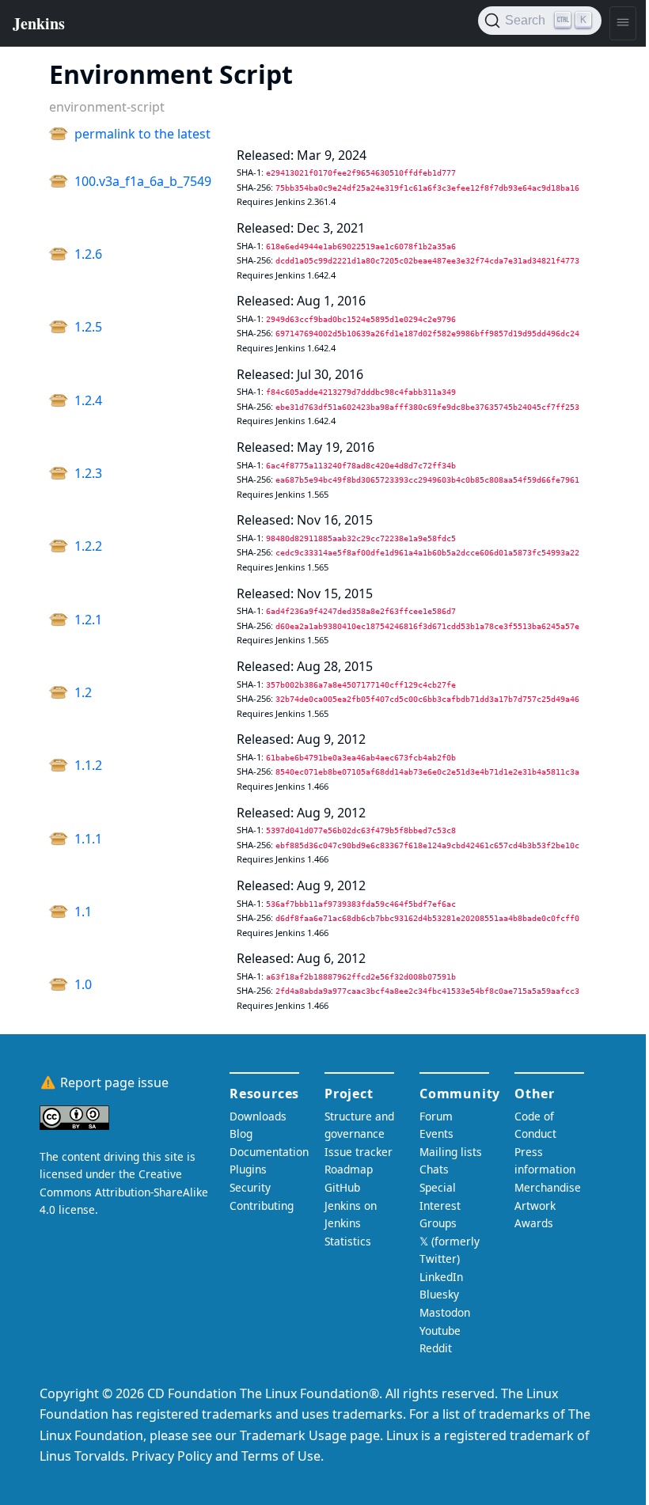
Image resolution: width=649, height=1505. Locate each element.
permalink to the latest (142, 133)
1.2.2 (88, 546)
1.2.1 (88, 619)
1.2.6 (88, 254)
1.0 (83, 984)
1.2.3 (88, 473)
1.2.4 (88, 400)
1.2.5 (88, 326)
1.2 (83, 692)
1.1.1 (88, 838)
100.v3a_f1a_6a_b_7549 (142, 181)
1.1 (83, 911)
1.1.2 (88, 765)
